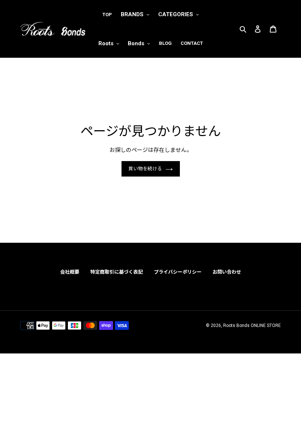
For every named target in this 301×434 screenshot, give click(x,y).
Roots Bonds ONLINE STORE (252, 325)
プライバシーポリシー (178, 272)
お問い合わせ (227, 272)
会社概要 (69, 272)
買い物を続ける (145, 168)
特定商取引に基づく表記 (116, 272)
